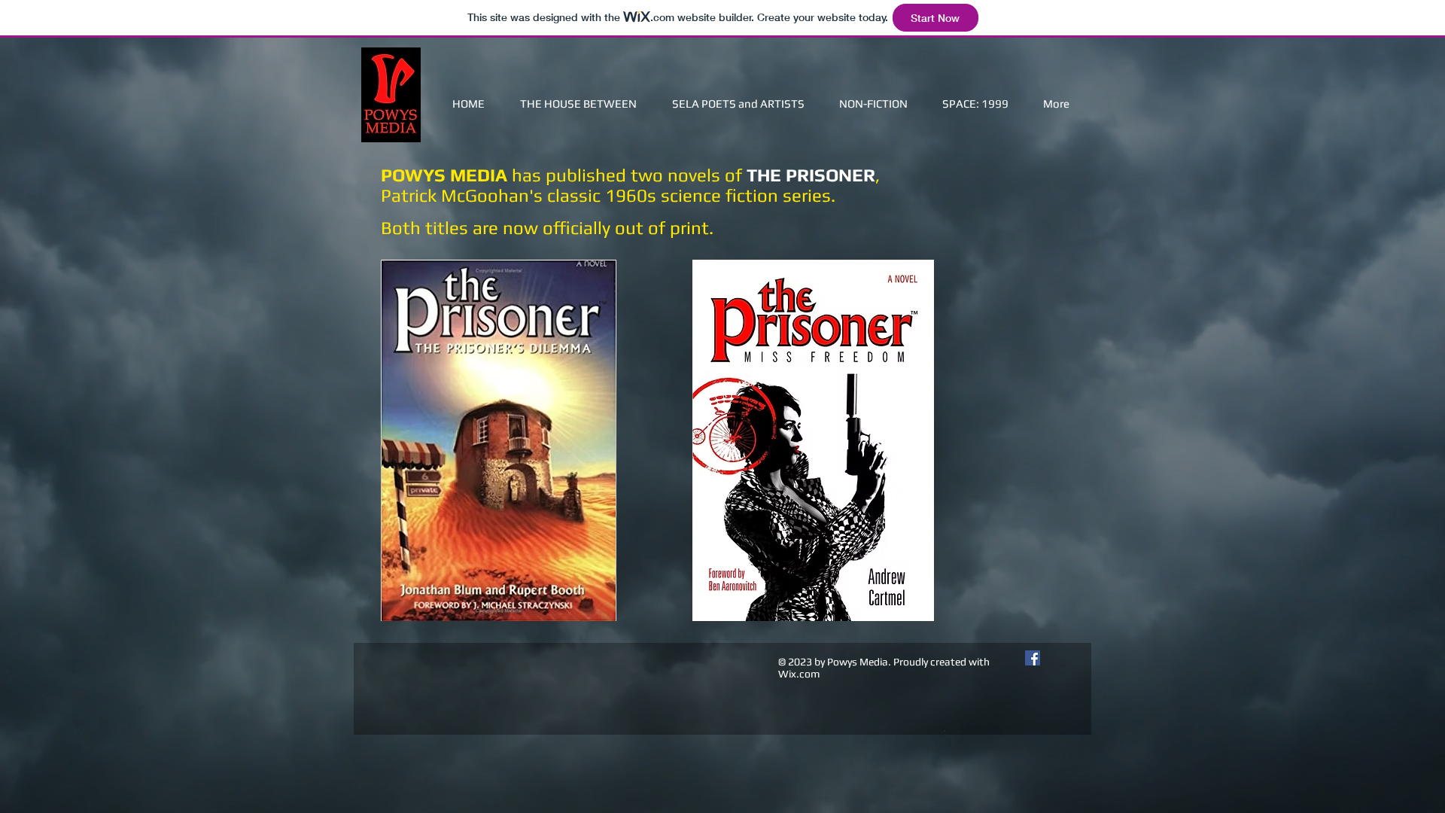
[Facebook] (1032, 657)
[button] (873, 103)
